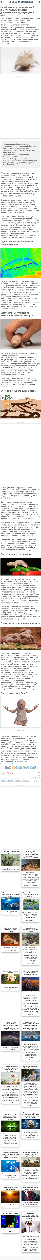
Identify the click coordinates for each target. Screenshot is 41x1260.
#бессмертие (37, 774)
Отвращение (26, 780)
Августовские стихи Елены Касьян (10, 1188)
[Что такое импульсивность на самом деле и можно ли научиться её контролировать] (30, 1233)
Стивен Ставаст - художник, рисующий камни (30, 929)
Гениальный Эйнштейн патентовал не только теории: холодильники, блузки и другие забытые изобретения (30, 1134)
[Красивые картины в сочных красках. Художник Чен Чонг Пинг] (30, 992)
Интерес (3, 780)
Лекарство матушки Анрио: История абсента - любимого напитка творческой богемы (10, 1116)
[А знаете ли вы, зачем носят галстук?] (30, 1200)
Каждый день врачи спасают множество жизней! (10, 868)
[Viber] (20, 767)
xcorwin (38, 780)
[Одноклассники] (13, 767)
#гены (39, 775)
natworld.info (9, 764)
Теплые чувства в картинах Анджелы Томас (10, 929)
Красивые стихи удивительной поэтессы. (10, 1205)
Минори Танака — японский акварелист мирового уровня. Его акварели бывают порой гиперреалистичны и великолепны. (30, 916)
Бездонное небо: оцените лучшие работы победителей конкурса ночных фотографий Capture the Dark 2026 (10, 1026)
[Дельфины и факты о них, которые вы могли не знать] (10, 909)
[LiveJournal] (34, 767)
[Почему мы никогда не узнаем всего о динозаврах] (30, 1167)
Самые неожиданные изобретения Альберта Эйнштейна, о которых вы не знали (30, 1115)
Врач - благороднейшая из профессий (10, 852)
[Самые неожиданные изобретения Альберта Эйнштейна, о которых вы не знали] (30, 1128)
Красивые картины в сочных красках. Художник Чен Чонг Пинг (30, 973)
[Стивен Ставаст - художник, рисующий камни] (30, 945)
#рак (39, 772)
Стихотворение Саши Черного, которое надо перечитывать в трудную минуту (10, 1069)
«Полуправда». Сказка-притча (10, 971)
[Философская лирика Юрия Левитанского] (30, 1081)
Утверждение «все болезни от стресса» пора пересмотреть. (10, 1175)
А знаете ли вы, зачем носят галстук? (30, 1188)
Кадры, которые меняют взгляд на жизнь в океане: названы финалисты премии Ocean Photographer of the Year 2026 (30, 1026)
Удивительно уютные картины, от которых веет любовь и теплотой (10, 949)
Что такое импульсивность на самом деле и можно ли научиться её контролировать (30, 1217)
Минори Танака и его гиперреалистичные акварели (30, 894)
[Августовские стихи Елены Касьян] (10, 1202)
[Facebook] (6, 767)
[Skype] (27, 767)
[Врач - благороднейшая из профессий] (10, 866)
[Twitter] (31, 767)
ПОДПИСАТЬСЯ (26, 2)
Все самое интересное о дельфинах (10, 912)
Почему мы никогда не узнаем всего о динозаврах (30, 1154)
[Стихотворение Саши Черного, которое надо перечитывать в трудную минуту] (10, 1084)
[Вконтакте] (9, 767)
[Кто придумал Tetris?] (10, 1228)
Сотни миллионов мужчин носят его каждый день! (30, 1203)
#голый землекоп (36, 777)
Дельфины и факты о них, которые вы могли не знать (10, 894)
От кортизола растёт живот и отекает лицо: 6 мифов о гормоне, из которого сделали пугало (10, 1156)
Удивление (10, 780)
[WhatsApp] (24, 767)
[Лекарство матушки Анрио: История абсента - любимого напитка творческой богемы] (10, 1132)
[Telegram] (17, 767)
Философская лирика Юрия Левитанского (30, 1067)
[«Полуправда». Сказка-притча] (10, 983)
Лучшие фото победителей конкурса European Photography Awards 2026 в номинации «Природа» (30, 854)
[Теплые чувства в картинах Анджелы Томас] (10, 945)
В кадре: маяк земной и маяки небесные (10, 1048)
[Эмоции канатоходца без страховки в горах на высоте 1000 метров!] (1, 2)
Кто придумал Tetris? (10, 1213)
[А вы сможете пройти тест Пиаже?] (39, 2)
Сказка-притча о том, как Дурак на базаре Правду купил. (10, 987)
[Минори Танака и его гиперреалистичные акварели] (30, 910)
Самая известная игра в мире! (10, 1230)
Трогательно (18, 780)
